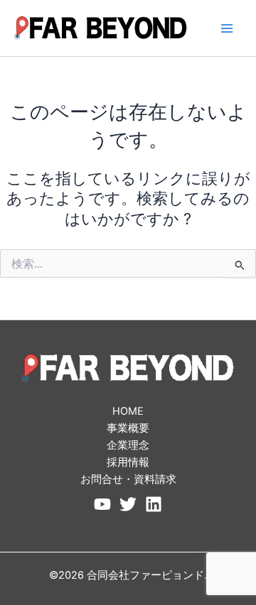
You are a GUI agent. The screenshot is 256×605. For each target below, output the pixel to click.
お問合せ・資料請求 (128, 479)
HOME (128, 411)
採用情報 (128, 462)
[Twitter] (128, 504)
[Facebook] (102, 504)
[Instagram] (153, 504)
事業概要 (128, 428)
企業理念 (128, 445)
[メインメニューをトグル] (227, 28)
